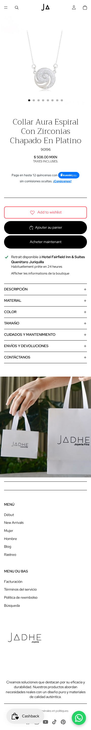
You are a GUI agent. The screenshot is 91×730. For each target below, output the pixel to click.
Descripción (16, 289)
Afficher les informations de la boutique (40, 273)
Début (9, 514)
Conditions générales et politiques (45, 711)
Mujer (8, 530)
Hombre (10, 538)
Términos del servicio (20, 589)
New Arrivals (14, 522)
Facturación (13, 581)
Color (10, 312)
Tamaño (11, 323)
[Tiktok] (54, 722)
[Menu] (6, 7)
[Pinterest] (63, 722)
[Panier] (84, 7)
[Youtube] (45, 722)
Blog (7, 546)
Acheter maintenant (45, 241)
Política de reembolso (20, 597)
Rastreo (10, 554)
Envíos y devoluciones (26, 346)
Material (12, 300)
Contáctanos (17, 357)
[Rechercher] (16, 7)
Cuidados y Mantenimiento (29, 334)
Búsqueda (12, 605)
